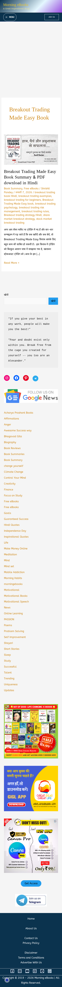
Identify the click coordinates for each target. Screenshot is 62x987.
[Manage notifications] (7, 980)
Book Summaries (14, 454)
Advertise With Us (31, 962)
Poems (8, 625)
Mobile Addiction (14, 572)
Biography (10, 442)
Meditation (10, 554)
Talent (8, 672)
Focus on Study (13, 495)
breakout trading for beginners (22, 199)
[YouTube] (27, 971)
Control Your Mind (15, 477)
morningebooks (13, 584)
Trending (9, 678)
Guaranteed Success (16, 519)
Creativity (9, 483)
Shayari (8, 643)
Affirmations (11, 418)
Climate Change (13, 471)
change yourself (13, 465)
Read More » (11, 263)
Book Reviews (12, 448)
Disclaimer (31, 952)
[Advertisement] (31, 54)
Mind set (9, 566)
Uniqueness (10, 684)
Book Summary (13, 188)
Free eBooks (31, 188)
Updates (9, 690)
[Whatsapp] (50, 971)
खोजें (6, 294)
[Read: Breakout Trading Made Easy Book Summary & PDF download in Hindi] (31, 149)
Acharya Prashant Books (18, 412)
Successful (10, 666)
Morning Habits (13, 578)
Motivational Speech (16, 601)
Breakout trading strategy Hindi (23, 215)
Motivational (11, 589)
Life (6, 542)
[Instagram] (20, 971)
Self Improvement (15, 637)
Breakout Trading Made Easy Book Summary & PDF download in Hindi (30, 177)
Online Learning (13, 613)
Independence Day (15, 530)
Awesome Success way (17, 430)
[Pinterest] (35, 971)
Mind (7, 560)
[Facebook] (12, 971)
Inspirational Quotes (16, 536)
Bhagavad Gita (13, 436)
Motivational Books (15, 595)
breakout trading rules (35, 211)
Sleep (7, 654)
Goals (7, 513)
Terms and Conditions (31, 957)
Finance (8, 489)
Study (7, 660)
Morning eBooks (15, 4)
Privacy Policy (31, 942)
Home (31, 918)
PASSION (9, 619)
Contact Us (31, 938)
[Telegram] (42, 971)
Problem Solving (14, 631)
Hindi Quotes (11, 524)
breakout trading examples (34, 196)
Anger (7, 424)
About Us (31, 928)
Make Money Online (16, 548)
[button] (52, 17)
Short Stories (11, 648)
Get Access (31, 883)
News (7, 607)
